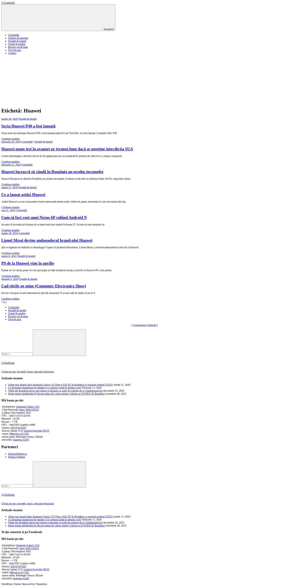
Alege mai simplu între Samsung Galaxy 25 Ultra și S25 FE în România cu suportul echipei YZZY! (60, 384)
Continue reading (10, 138)
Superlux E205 (21, 439)
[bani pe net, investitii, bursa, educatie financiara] (27, 371)
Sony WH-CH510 (29, 409)
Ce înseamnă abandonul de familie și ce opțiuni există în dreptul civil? (44, 387)
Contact (12, 53)
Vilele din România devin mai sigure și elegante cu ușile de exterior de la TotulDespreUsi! (55, 390)
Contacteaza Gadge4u (144, 325)
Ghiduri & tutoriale (18, 38)
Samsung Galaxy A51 (27, 406)
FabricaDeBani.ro (17, 453)
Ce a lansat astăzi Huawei (23, 194)
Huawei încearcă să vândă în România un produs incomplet (52, 171)
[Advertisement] (144, 80)
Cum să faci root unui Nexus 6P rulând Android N (44, 217)
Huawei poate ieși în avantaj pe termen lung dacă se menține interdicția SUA (67, 149)
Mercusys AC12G (19, 433)
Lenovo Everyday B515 (36, 430)
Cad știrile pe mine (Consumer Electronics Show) (43, 286)
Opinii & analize (16, 44)
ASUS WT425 (18, 427)
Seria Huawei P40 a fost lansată (28, 126)
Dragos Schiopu (16, 456)
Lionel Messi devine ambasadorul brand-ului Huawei (46, 240)
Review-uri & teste (18, 47)
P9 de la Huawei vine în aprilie (27, 263)
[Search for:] (17, 354)
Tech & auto (14, 50)
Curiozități (13, 35)
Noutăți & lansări (17, 41)
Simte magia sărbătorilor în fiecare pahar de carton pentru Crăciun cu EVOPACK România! (56, 393)
